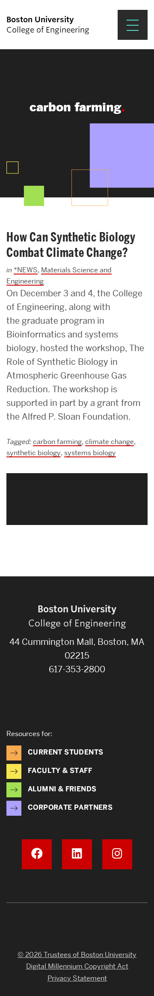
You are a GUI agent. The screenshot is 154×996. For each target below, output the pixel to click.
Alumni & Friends (62, 788)
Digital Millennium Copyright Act (77, 966)
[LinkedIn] (77, 854)
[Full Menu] (133, 25)
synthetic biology (33, 452)
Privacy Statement (77, 978)
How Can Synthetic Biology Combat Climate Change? (71, 245)
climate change (109, 441)
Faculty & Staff (60, 770)
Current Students (65, 752)
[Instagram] (117, 854)
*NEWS (26, 269)
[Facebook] (37, 854)
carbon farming (57, 441)
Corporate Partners (70, 807)
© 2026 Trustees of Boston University (77, 954)
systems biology (90, 452)
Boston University (77, 926)
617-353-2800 (77, 669)
